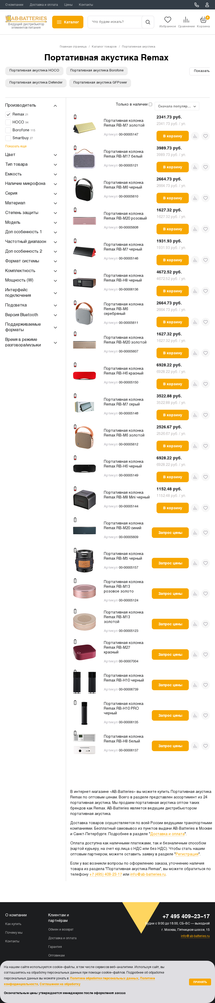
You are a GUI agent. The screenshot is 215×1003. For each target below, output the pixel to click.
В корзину (172, 136)
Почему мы (14, 932)
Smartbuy (23, 138)
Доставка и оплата (44, 5)
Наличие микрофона (25, 184)
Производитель (20, 105)
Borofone (24, 130)
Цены (68, 5)
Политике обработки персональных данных (104, 978)
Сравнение (186, 26)
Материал (15, 203)
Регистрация (187, 854)
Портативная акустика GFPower (100, 82)
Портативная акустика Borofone (96, 70)
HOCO (20, 122)
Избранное (167, 26)
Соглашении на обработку (60, 984)
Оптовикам (56, 955)
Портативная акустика (138, 46)
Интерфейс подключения (18, 293)
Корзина (203, 22)
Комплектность (20, 271)
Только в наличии (132, 104)
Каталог (71, 22)
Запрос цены (170, 533)
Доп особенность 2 (23, 251)
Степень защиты (21, 213)
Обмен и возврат (60, 929)
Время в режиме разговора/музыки (23, 342)
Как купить (13, 924)
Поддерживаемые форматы (23, 327)
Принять (200, 982)
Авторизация (207, 4)
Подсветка (16, 305)
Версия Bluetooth (21, 315)
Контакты (86, 5)
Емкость (13, 174)
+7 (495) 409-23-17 (105, 874)
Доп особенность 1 (23, 232)
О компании (14, 5)
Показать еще (15, 146)
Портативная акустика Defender (35, 82)
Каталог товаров (104, 46)
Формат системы (22, 261)
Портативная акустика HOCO (34, 70)
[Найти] (148, 22)
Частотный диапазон (25, 242)
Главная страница (73, 46)
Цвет (10, 155)
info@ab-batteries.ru (148, 874)
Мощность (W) (19, 280)
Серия (11, 193)
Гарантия (55, 947)
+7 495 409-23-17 (196, 4)
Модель (12, 223)
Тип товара (16, 165)
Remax (20, 114)
